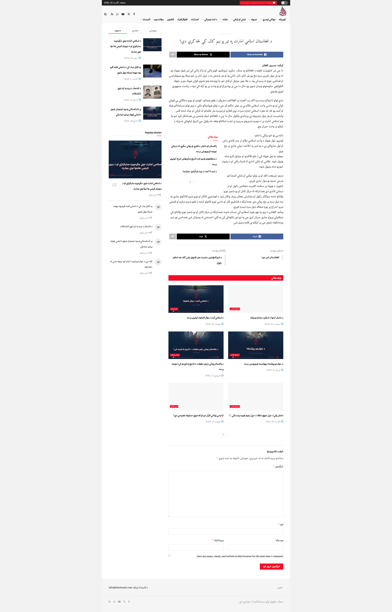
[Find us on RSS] (112, 14)
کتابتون (170, 19)
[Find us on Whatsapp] (117, 14)
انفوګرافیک (182, 19)
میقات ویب (159, 19)
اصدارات (195, 19)
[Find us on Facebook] (134, 14)
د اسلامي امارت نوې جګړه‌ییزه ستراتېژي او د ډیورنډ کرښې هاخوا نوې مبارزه (125, 46)
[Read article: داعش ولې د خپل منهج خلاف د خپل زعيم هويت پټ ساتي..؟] (255, 397)
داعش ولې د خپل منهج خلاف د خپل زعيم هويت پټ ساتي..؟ (256, 415)
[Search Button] (105, 14)
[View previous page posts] (195, 182)
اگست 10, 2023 (273, 421)
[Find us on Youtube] (123, 14)
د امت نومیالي (210, 19)
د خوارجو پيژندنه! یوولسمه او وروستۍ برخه (263, 364)
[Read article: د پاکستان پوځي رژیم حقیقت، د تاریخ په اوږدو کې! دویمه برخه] (196, 345)
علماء (225, 19)
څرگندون (278, 466)
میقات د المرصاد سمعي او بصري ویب (257, 3)
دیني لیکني (174, 309)
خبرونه (254, 19)
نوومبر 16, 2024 (213, 324)
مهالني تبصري (269, 19)
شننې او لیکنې (239, 19)
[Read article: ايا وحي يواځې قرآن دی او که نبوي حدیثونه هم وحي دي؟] (196, 397)
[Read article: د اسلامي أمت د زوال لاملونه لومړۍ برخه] (196, 299)
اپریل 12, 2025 (274, 370)
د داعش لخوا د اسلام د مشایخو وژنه (266, 317)
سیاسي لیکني (175, 355)
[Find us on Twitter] (128, 14)
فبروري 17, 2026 (213, 375)
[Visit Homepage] (283, 11)
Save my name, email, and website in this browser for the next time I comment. (239, 556)
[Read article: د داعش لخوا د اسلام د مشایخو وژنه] (255, 299)
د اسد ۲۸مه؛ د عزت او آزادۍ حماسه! (200, 171)
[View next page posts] (190, 182)
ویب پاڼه (279, 540)
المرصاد (146, 19)
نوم (280, 524)
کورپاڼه (282, 19)
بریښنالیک (218, 540)
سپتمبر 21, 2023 (273, 324)
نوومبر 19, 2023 (213, 421)
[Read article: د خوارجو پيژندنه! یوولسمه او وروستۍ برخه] (255, 345)
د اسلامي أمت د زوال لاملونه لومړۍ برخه (205, 317)
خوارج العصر (235, 309)
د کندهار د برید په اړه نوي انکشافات (136, 226)
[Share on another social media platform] (172, 55)
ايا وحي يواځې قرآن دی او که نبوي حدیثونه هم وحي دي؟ (198, 415)
